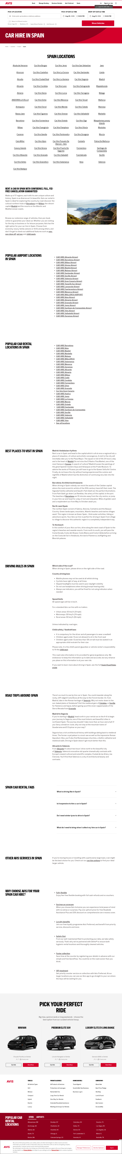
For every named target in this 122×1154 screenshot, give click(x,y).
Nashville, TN (100, 1137)
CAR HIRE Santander (65, 407)
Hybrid (30, 1099)
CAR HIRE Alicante (64, 369)
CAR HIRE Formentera (65, 383)
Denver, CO (76, 1130)
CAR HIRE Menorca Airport (67, 292)
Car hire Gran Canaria (65, 391)
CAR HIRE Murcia (63, 402)
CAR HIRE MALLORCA (65, 359)
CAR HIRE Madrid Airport (66, 268)
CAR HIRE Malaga (63, 356)
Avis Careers (99, 1103)
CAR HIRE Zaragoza (64, 367)
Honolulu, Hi (77, 1137)
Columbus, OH (77, 1122)
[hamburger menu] (116, 3)
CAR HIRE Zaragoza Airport (67, 316)
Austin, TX (31, 1133)
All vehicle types (33, 1084)
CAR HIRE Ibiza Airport (65, 297)
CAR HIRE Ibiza (62, 348)
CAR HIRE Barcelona (64, 345)
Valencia (58, 751)
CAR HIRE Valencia (64, 415)
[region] (61, 1147)
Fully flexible (61, 892)
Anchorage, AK (32, 1126)
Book (33, 3)
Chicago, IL (54, 1133)
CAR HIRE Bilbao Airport (66, 262)
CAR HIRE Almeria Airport (66, 300)
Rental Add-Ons (55, 1092)
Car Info (13, 1065)
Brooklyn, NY (54, 1122)
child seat (64, 649)
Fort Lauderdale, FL (79, 1133)
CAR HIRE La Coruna (64, 399)
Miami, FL (99, 1133)
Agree (112, 1148)
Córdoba (103, 703)
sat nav (20, 234)
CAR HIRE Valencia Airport (67, 278)
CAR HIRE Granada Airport (67, 302)
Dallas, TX (76, 1126)
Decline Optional (98, 1148)
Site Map (98, 1092)
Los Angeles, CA (101, 1130)
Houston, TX (100, 1122)
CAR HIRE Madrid (63, 351)
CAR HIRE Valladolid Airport (67, 313)
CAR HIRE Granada (64, 388)
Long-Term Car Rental (57, 1095)
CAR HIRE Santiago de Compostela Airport (74, 308)
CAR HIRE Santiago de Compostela (70, 410)
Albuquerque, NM (33, 1122)
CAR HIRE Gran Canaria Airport (69, 281)
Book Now (31, 1065)
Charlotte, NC (55, 1130)
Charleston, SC (55, 1126)
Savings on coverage (65, 904)
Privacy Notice (28, 1150)
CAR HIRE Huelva (63, 394)
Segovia (87, 700)
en (101, 3)
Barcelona (30, 203)
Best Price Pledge (101, 1088)
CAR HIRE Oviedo (63, 404)
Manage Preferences (83, 1148)
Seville (112, 703)
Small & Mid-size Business (81, 1088)
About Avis (99, 1084)
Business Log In (77, 1092)
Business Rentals (57, 3)
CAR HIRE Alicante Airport (67, 257)
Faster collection (63, 953)
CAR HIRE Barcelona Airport (68, 260)
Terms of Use (55, 1150)
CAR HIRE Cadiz (62, 377)
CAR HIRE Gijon (62, 385)
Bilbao (41, 203)
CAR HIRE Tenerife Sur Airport (68, 284)
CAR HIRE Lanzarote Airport (67, 286)
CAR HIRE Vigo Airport (65, 310)
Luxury (30, 1107)
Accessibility (99, 1107)
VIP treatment (62, 971)
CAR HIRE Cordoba (64, 380)
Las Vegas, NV (100, 1126)
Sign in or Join (108, 3)
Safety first (61, 936)
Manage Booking (44, 3)
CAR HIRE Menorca (64, 364)
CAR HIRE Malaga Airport (66, 270)
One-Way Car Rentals (56, 1099)
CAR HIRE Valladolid (64, 418)
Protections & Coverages (57, 1088)
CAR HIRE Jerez (62, 396)
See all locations (63, 423)
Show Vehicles (98, 23)
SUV (29, 1088)
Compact (30, 1095)
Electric (30, 1103)
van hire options (93, 860)
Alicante (60, 749)
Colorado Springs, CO (57, 1137)
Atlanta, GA (31, 1130)
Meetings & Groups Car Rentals (59, 1107)
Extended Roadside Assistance (59, 1103)
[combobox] (36, 16)
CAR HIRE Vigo (62, 420)
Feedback (99, 1099)
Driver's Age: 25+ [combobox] (12, 24)
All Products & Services (57, 1084)
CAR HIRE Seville (63, 412)
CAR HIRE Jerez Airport (65, 305)
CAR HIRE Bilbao (63, 375)
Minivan (30, 1092)
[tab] (32, 1117)
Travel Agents (77, 1084)
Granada (72, 708)
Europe (68, 464)
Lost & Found (100, 1095)
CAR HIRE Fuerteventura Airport (69, 289)
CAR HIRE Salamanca (65, 361)
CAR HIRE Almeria (63, 372)
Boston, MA (31, 1137)
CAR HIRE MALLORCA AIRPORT (69, 294)
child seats (31, 234)
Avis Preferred (69, 3)
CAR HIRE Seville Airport (66, 276)
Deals (78, 3)
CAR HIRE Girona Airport (66, 265)
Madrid (14, 206)
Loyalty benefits (63, 922)
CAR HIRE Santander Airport (68, 273)
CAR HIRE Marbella (64, 353)
